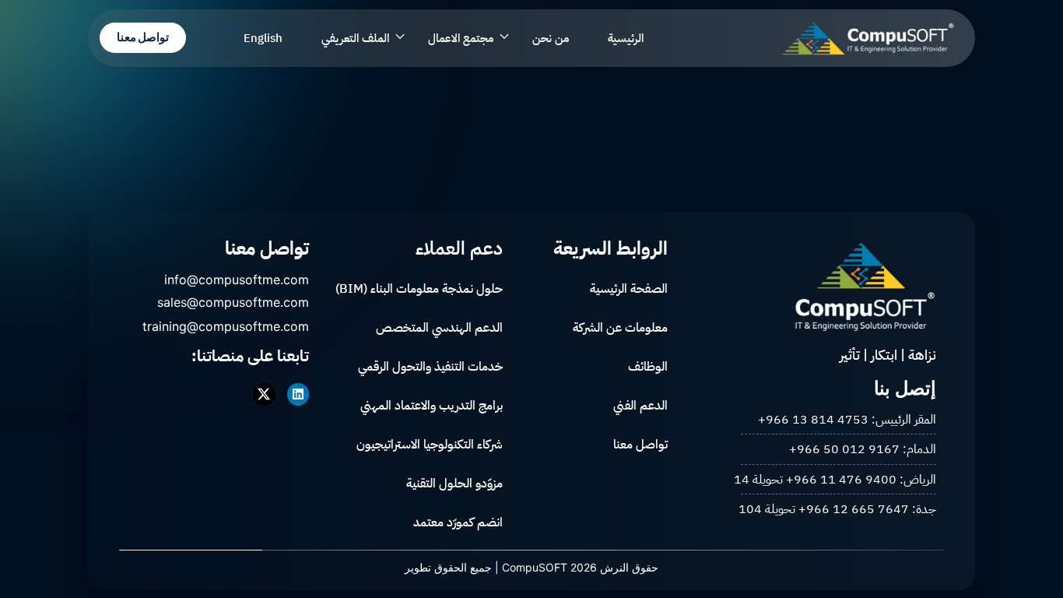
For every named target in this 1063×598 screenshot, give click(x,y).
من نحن (550, 38)
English (263, 38)
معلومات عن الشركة (620, 327)
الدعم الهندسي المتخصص (439, 327)
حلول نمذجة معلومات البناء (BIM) (419, 289)
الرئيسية (626, 38)
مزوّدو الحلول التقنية (454, 483)
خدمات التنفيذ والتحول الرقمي (430, 366)
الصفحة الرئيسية (629, 289)
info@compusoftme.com (236, 279)
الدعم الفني (640, 405)
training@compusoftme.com (225, 326)
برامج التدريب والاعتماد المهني (431, 405)
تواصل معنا (640, 444)
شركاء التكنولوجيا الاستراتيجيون (429, 444)
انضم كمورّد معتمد (458, 522)
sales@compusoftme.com (233, 302)
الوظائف (648, 366)
